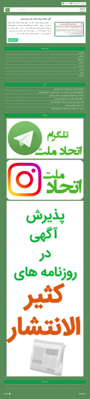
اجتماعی (80, 66)
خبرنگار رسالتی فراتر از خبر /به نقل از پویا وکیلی (68, 99)
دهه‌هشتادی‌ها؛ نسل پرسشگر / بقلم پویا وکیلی (68, 89)
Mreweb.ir (82, 394)
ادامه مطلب (13, 40)
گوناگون (81, 76)
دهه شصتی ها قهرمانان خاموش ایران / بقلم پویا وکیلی (66, 95)
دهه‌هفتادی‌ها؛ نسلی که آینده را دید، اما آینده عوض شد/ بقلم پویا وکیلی (60, 92)
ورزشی (81, 69)
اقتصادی (80, 53)
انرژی (81, 72)
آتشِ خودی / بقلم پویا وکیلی (74, 105)
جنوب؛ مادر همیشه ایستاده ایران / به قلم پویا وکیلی (67, 108)
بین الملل (80, 59)
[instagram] (7, 394)
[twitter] (5, 394)
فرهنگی (81, 56)
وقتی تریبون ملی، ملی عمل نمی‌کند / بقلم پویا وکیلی (67, 102)
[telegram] (9, 394)
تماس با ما (67, 4)
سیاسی (81, 63)
